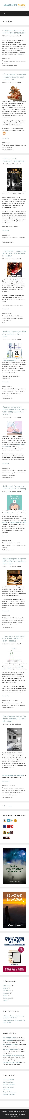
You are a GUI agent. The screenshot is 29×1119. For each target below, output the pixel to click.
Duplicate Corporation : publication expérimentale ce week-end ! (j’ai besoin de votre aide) (14, 410)
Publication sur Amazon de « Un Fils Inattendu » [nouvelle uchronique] (14, 719)
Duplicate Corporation (17, 389)
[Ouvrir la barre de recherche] (26, 13)
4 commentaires (8, 398)
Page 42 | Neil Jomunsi (9, 1092)
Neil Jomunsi (12, 545)
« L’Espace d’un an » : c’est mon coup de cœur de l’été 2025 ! (13, 1017)
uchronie (4, 795)
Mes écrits (7, 59)
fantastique (7, 61)
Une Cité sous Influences (14, 625)
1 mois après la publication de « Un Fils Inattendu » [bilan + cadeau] (13, 638)
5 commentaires (8, 550)
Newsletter (4, 1111)
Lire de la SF (6, 991)
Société (5, 1000)
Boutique (10, 1111)
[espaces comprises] (9, 1094)
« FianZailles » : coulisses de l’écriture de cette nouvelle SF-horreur (14, 253)
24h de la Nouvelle (8, 1080)
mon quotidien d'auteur (13, 391)
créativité (17, 543)
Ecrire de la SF (8, 314)
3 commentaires (8, 797)
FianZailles (17, 316)
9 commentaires (8, 627)
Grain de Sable (13, 620)
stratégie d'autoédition (8, 475)
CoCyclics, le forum (8, 1082)
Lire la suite (21, 54)
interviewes (5, 545)
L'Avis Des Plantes (8, 1087)
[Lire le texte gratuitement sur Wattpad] (4, 134)
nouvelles (4, 63)
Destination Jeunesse (9, 1085)
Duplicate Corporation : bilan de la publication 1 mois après (14, 334)
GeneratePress (14, 1116)
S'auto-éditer (8, 387)
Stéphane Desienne (17, 318)
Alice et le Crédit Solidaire (11, 237)
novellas (15, 622)
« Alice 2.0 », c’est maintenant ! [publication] (13, 159)
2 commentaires (8, 150)
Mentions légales (23, 1111)
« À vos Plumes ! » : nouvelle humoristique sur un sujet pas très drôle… (14, 77)
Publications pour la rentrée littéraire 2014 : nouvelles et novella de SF (14, 561)
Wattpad (8, 320)
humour (21, 145)
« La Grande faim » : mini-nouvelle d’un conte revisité (13, 31)
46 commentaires (9, 707)
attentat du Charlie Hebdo (11, 145)
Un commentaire (8, 242)
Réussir (5, 995)
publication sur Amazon (8, 393)
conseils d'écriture (9, 316)
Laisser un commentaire (10, 66)
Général (6, 786)
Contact (16, 1111)
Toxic (3, 320)
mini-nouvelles (22, 61)
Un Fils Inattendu (20, 705)
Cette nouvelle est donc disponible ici (13, 775)
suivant (9, 806)
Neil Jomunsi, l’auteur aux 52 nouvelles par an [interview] (14, 487)
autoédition (21, 237)
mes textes (14, 61)
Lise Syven (6, 1089)
